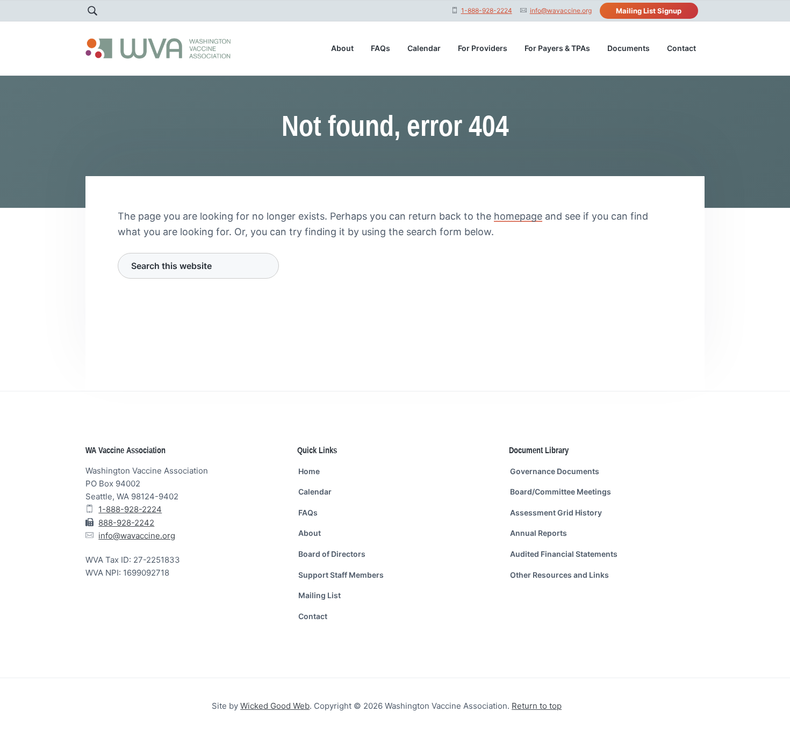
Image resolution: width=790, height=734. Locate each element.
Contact (312, 616)
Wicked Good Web (275, 706)
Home (309, 471)
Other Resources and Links (559, 574)
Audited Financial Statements (563, 553)
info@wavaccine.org (561, 10)
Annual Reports (538, 532)
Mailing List (319, 595)
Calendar (315, 491)
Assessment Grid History (556, 512)
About (309, 532)
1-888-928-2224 (486, 10)
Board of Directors (331, 553)
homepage (518, 216)
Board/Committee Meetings (560, 491)
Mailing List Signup (648, 10)
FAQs (308, 512)
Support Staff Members (341, 574)
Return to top (537, 706)
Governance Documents (554, 471)
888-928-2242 (126, 523)
